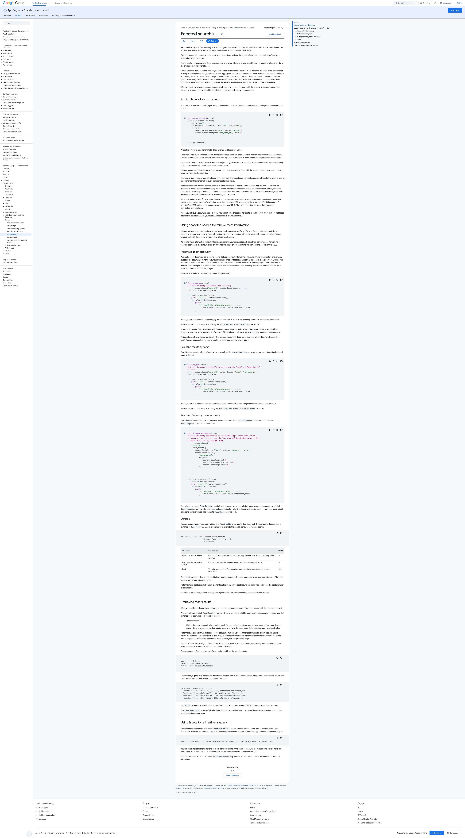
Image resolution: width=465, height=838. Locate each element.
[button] (16, 50)
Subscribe (436, 833)
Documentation (193, 28)
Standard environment (36, 10)
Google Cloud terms (73, 833)
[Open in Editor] (277, 115)
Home (183, 28)
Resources (43, 15)
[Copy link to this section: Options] (192, 519)
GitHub (252, 807)
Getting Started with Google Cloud (263, 811)
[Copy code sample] (273, 115)
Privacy (51, 833)
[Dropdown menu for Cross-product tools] (75, 3)
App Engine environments (62, 15)
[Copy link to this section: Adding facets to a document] (222, 99)
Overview (7, 15)
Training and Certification (259, 823)
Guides (18, 15)
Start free (455, 10)
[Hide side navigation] (29, 833)
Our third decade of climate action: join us (99, 833)
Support (146, 811)
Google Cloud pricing (43, 811)
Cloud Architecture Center (260, 819)
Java (192, 41)
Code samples (255, 815)
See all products (41, 807)
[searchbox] (16, 23)
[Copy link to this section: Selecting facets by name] (211, 347)
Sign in (459, 3)
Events (360, 811)
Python (214, 41)
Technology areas (39, 3)
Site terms (60, 833)
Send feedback (275, 34)
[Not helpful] (282, 28)
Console (426, 3)
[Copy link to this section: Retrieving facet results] (213, 602)
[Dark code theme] (270, 115)
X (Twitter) (362, 815)
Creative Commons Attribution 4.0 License (241, 786)
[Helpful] (279, 28)
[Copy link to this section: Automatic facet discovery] (213, 252)
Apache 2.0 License (183, 788)
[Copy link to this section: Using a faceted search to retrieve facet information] (251, 225)
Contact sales (40, 819)
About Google (40, 833)
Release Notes (148, 815)
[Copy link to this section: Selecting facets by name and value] (222, 415)
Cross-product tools (63, 3)
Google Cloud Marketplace (45, 815)
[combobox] (405, 3)
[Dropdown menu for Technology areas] (50, 3)
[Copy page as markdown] (222, 34)
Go (184, 41)
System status (148, 819)
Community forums (150, 807)
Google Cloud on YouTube (367, 819)
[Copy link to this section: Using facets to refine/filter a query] (229, 722)
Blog (359, 807)
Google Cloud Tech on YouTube (369, 823)
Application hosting (209, 28)
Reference (30, 15)
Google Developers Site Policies (215, 788)
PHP (201, 41)
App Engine (14, 10)
